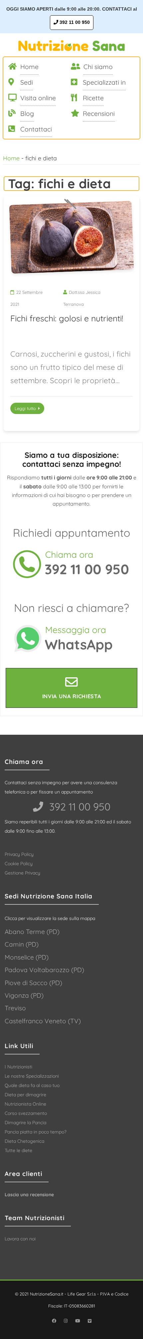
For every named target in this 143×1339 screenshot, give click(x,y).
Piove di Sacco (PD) (33, 983)
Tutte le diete (18, 1150)
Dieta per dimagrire (25, 1095)
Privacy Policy (19, 854)
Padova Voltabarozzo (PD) (44, 970)
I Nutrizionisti (18, 1067)
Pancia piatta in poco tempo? (36, 1132)
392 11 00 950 (74, 22)
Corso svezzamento (26, 1113)
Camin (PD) (22, 944)
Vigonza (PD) (24, 995)
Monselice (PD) (27, 957)
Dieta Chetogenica (24, 1141)
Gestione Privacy (22, 873)
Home (11, 158)
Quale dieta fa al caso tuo (32, 1085)
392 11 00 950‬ (78, 806)
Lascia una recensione (29, 1195)
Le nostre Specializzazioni (32, 1076)
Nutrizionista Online (25, 1104)
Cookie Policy (19, 864)
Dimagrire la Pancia (25, 1123)
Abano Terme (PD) (32, 932)
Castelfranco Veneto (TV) (43, 1021)
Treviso (15, 1008)
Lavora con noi (20, 1239)
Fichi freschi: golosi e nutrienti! (66, 318)
